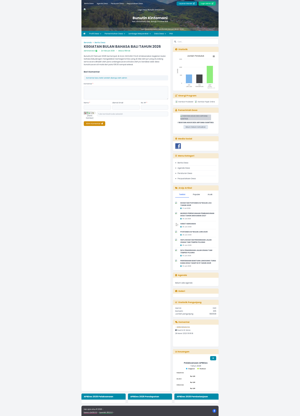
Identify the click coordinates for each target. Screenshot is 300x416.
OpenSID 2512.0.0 (106, 412)
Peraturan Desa (117, 3)
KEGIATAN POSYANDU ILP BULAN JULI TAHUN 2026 (196, 204)
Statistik (183, 49)
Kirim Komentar (93, 123)
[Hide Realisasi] (201, 369)
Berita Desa (89, 3)
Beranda (88, 42)
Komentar (88, 84)
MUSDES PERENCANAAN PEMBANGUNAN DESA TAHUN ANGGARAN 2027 (197, 214)
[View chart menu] (213, 56)
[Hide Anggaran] (190, 369)
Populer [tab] (196, 194)
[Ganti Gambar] (89, 116)
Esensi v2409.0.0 (90, 412)
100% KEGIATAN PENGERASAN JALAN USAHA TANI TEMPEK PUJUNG (196, 241)
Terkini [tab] (182, 194)
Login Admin (206, 3)
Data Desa (159, 33)
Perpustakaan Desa (135, 3)
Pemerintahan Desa (114, 33)
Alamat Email (117, 103)
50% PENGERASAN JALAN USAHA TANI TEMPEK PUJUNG (196, 251)
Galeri (181, 291)
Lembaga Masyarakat (138, 33)
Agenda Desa (102, 3)
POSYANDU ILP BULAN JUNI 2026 (194, 232)
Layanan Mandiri (186, 3)
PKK (171, 33)
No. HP (144, 103)
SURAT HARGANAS (188, 224)
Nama (87, 103)
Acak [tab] (210, 194)
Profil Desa (94, 33)
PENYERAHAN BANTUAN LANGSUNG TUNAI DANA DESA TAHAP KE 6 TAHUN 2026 (198, 262)
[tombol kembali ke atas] (295, 411)
